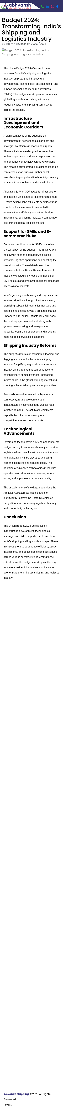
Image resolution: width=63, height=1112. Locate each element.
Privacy (8, 1104)
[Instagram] (52, 6)
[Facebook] (57, 6)
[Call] (42, 6)
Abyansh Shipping (16, 1094)
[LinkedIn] (47, 6)
